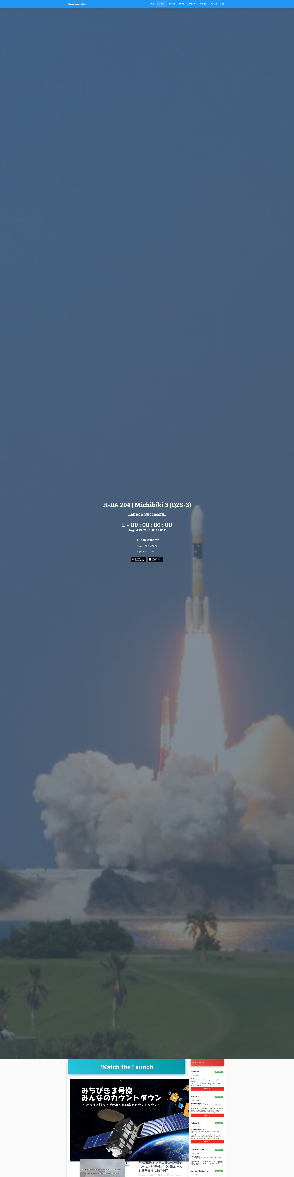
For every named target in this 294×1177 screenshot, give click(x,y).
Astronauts (191, 4)
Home (152, 4)
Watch (208, 1088)
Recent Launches (198, 1062)
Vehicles (203, 4)
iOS (222, 4)
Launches (161, 4)
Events (181, 4)
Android (214, 4)
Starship (172, 4)
